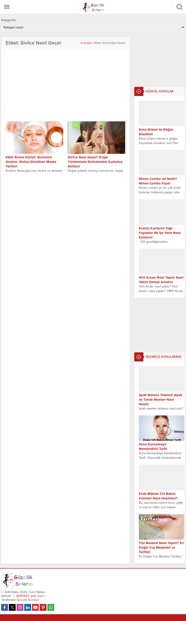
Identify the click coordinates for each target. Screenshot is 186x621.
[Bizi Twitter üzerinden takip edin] (12, 607)
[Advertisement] (159, 59)
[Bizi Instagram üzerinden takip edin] (20, 607)
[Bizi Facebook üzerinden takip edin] (4, 607)
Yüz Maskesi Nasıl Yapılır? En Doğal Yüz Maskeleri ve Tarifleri (161, 547)
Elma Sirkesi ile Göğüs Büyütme (156, 132)
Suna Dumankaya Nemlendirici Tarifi (153, 446)
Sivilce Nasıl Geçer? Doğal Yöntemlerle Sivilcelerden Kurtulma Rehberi (95, 161)
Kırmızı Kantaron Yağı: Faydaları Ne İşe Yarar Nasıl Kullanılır (160, 232)
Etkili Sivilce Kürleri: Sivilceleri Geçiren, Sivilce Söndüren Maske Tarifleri (31, 161)
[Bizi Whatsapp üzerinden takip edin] (50, 607)
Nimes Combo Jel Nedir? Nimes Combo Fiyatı (158, 181)
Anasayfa (86, 42)
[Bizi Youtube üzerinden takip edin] (35, 607)
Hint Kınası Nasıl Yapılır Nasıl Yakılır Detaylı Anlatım (161, 279)
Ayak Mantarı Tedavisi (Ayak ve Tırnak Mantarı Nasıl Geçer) (160, 399)
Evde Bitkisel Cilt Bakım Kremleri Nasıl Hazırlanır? (158, 496)
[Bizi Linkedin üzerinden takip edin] (27, 607)
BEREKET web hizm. (30, 596)
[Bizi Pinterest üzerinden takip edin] (43, 607)
